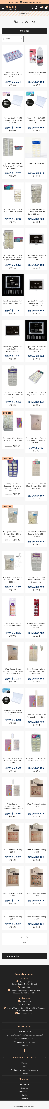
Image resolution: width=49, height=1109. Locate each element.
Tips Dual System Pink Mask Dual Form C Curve (36, 257)
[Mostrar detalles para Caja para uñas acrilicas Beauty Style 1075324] (13, 56)
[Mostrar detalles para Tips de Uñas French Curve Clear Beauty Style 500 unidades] (36, 193)
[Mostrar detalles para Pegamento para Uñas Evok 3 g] (36, 56)
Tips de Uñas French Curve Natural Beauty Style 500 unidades (12, 257)
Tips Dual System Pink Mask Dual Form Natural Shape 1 (36, 303)
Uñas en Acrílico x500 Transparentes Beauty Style (12, 760)
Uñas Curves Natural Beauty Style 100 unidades (36, 671)
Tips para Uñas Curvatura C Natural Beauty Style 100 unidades (13, 487)
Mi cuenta (24, 1084)
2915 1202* (26, 1005)
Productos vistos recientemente (24, 1070)
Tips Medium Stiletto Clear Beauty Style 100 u (13, 394)
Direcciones (25, 1091)
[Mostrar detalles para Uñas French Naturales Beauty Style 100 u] (36, 742)
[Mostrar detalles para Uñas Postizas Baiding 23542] (13, 834)
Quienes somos (24, 1031)
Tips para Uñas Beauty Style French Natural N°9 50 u (36, 440)
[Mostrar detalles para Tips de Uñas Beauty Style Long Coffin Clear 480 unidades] (13, 148)
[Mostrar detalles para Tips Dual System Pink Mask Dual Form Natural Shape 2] (13, 331)
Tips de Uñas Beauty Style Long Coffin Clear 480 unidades (13, 166)
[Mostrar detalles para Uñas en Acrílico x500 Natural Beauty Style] (36, 699)
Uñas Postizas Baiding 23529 (36, 805)
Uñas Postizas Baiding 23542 (12, 851)
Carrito (24, 1095)
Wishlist (24, 1099)
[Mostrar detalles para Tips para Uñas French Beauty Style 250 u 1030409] (13, 562)
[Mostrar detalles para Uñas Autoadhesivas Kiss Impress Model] (13, 607)
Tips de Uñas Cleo (36, 164)
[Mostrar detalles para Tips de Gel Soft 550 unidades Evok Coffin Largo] (36, 102)
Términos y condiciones (24, 1042)
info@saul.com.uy (26, 1013)
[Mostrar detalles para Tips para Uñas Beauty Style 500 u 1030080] (13, 422)
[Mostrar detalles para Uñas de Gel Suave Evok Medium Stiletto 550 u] (13, 697)
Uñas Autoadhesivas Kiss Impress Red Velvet (36, 625)
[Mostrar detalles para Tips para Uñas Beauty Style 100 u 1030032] (36, 376)
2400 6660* (15, 2)
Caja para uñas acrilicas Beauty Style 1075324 (12, 74)
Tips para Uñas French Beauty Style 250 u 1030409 (13, 579)
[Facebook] (24, 1049)
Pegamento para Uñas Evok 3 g (36, 73)
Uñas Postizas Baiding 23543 (36, 851)
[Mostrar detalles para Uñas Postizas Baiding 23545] (36, 877)
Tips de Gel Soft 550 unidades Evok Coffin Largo (36, 120)
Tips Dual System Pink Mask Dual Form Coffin (13, 302)
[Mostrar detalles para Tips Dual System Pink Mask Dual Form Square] (36, 331)
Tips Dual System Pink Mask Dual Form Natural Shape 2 (12, 349)
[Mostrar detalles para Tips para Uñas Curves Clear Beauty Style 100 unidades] (36, 468)
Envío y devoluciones (24, 1038)
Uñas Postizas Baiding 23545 (36, 894)
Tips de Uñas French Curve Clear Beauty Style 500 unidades (36, 211)
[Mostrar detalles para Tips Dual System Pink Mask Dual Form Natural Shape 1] (36, 285)
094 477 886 (27, 2)
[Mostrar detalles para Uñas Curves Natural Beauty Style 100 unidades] (36, 653)
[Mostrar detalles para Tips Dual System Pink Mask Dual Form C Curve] (36, 239)
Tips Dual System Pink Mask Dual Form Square (36, 349)
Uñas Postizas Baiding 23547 (36, 918)
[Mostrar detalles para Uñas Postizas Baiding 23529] (36, 788)
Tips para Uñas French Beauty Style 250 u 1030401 (13, 534)
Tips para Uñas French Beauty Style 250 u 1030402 (36, 534)
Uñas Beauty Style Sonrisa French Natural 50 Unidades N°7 (13, 671)
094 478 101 (37, 2)
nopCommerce (29, 1107)
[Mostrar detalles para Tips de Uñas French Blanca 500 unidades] (13, 193)
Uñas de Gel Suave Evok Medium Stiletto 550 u (13, 712)
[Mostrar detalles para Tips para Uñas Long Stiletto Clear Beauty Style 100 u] (36, 562)
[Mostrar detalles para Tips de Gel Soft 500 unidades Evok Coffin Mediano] (13, 102)
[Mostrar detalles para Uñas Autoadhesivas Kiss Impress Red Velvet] (36, 607)
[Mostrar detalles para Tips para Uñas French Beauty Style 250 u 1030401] (13, 516)
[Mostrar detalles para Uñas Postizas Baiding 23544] (13, 877)
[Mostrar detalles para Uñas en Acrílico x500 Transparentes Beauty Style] (13, 742)
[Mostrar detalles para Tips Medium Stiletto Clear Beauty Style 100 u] (13, 376)
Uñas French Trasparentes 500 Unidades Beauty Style (13, 806)
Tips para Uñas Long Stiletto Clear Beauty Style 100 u (36, 579)
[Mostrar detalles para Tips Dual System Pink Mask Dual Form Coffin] (13, 285)
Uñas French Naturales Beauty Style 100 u (36, 759)
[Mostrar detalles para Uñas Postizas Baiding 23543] (36, 834)
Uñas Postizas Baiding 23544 (12, 894)
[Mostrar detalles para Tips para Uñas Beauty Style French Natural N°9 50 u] (36, 422)
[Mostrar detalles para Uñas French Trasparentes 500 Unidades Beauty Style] (13, 788)
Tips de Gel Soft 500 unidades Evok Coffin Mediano (13, 120)
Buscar (24, 1063)
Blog (25, 1066)
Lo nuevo (24, 1074)
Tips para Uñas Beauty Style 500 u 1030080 (13, 439)
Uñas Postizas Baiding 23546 (12, 918)
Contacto (24, 1046)
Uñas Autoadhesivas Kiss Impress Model (13, 624)
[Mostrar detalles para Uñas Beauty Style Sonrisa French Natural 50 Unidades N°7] (13, 653)
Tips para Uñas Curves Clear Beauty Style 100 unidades (36, 486)
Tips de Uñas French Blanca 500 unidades (13, 210)
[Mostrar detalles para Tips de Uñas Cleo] (36, 148)
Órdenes (24, 1088)
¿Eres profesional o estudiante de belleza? (24, 1035)
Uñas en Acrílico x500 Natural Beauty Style (36, 716)
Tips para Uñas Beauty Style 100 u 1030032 (36, 393)
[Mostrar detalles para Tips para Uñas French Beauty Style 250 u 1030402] (36, 516)
